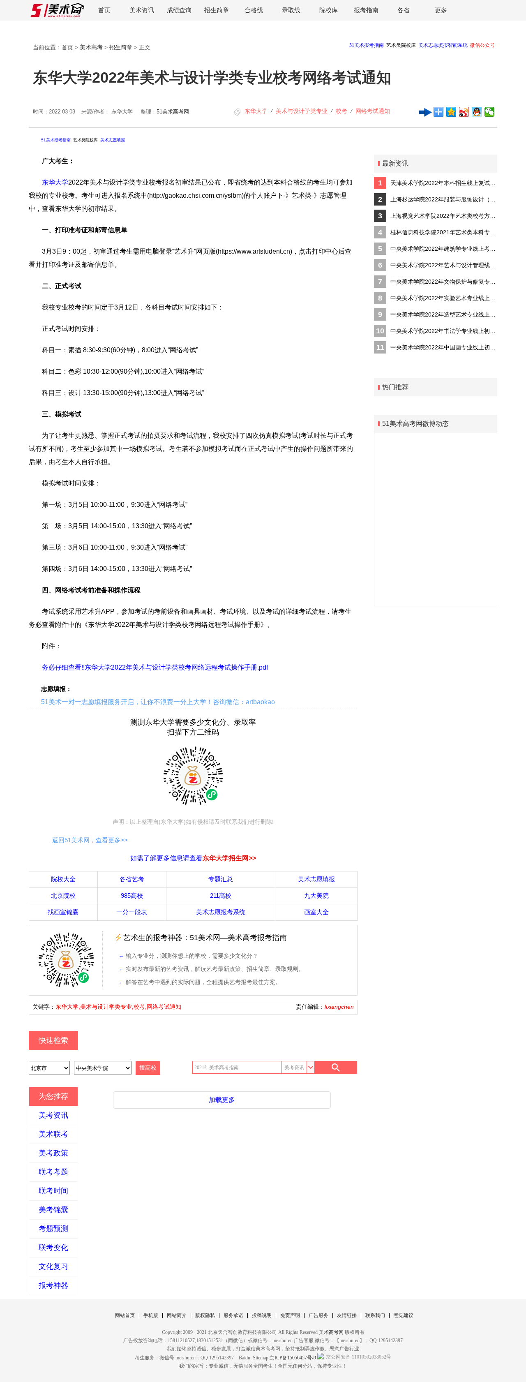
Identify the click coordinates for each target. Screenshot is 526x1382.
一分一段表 (131, 911)
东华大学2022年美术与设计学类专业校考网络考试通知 (212, 77)
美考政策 (53, 1153)
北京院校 (63, 895)
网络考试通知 (372, 111)
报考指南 (366, 10)
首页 (104, 10)
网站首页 (125, 1315)
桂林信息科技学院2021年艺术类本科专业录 (443, 232)
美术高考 (91, 47)
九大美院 (316, 895)
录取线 (291, 10)
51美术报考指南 (56, 140)
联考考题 (53, 1172)
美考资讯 (53, 1115)
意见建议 (403, 1315)
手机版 (150, 1315)
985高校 (132, 895)
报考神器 (53, 1285)
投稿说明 (262, 1315)
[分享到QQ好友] (477, 112)
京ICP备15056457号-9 (293, 1358)
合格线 (254, 10)
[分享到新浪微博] (464, 112)
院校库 (328, 10)
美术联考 (53, 1134)
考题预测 (53, 1229)
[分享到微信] (489, 112)
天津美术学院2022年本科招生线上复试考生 (443, 183)
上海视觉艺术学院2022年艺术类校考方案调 (443, 216)
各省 (403, 10)
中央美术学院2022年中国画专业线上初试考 (443, 347)
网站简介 (177, 1315)
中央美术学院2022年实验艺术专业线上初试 (443, 298)
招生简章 (216, 10)
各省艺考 (132, 879)
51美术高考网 (173, 112)
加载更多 (222, 1099)
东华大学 (256, 111)
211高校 (220, 895)
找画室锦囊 (63, 911)
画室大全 (316, 911)
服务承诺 (233, 1315)
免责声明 (290, 1315)
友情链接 (347, 1315)
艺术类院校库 (85, 140)
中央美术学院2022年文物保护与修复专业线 (443, 281)
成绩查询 (179, 10)
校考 (341, 111)
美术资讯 (141, 10)
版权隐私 (205, 1315)
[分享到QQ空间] (451, 112)
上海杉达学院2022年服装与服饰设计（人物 (443, 199)
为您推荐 (53, 1096)
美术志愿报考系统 (220, 911)
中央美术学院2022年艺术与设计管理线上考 (443, 265)
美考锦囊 (53, 1210)
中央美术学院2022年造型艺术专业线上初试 (443, 314)
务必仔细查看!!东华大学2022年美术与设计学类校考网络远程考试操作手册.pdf (155, 667)
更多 (441, 10)
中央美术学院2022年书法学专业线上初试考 (443, 331)
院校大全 (63, 879)
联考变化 (53, 1247)
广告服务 (318, 1315)
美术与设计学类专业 (302, 111)
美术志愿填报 (112, 140)
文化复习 (53, 1266)
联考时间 (53, 1191)
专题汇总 (220, 879)
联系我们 (375, 1315)
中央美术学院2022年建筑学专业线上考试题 (443, 248)
